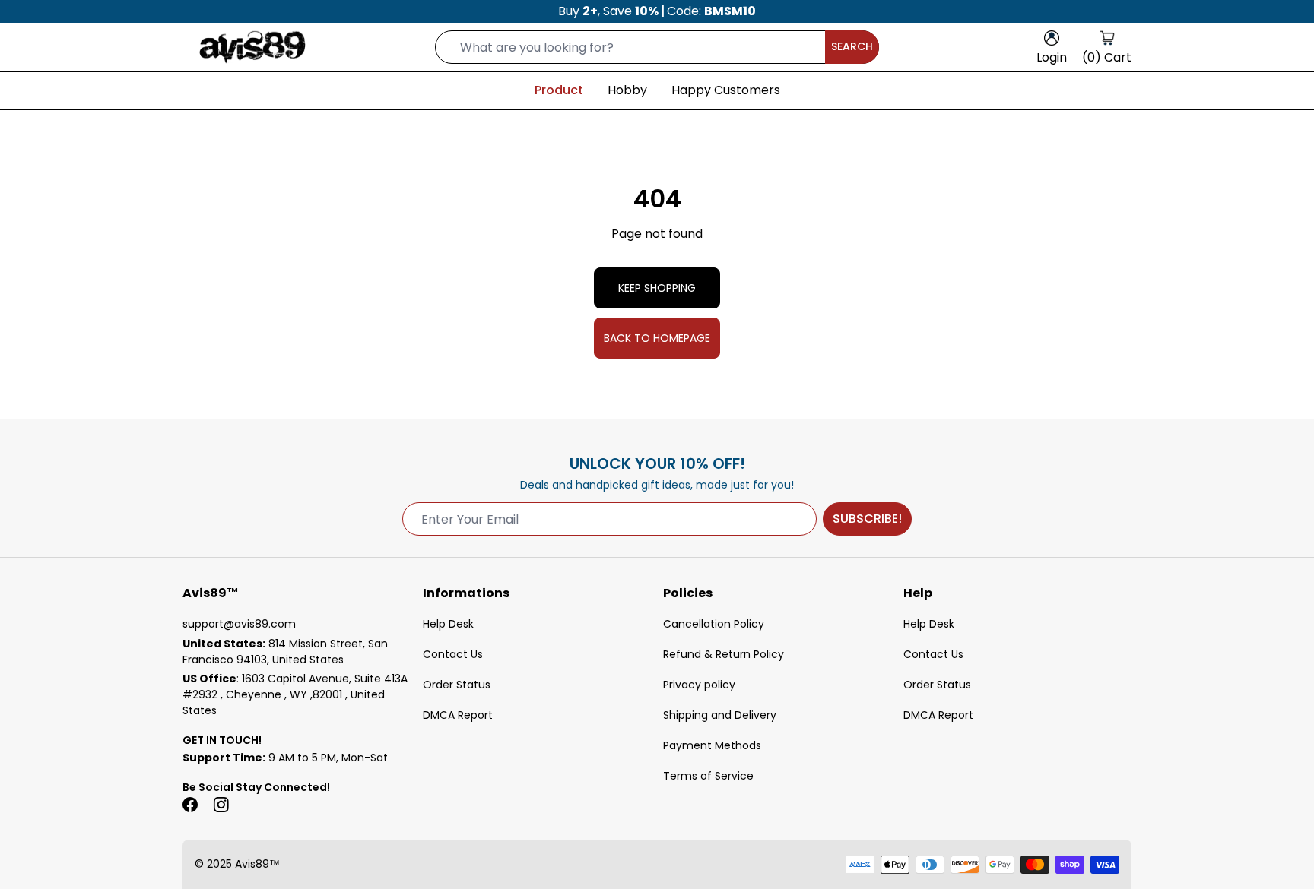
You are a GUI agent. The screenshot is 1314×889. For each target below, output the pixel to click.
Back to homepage (657, 338)
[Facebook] (190, 804)
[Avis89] (252, 47)
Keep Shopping (657, 288)
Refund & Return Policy (723, 654)
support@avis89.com (239, 623)
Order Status (456, 684)
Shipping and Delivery (719, 715)
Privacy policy (699, 684)
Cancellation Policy (713, 623)
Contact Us (453, 654)
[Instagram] (220, 804)
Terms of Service (708, 775)
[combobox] (657, 47)
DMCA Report (458, 715)
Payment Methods (712, 745)
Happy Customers (725, 90)
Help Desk (448, 623)
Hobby (627, 90)
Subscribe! (867, 518)
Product (559, 90)
